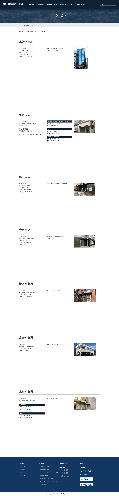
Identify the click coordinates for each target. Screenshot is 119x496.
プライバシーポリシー (86, 471)
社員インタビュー (65, 476)
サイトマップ (84, 475)
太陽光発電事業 (44, 469)
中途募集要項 (64, 473)
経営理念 (22, 32)
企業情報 (31, 4)
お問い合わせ (81, 4)
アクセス (44, 32)
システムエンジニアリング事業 (49, 472)
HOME (20, 25)
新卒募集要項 (64, 470)
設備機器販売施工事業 (46, 478)
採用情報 (63, 4)
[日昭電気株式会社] (13, 4)
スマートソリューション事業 (48, 481)
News (71, 4)
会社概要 (30, 32)
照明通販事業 (44, 475)
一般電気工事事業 (45, 466)
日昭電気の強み (52, 4)
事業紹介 (40, 4)
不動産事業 (43, 484)
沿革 (37, 32)
